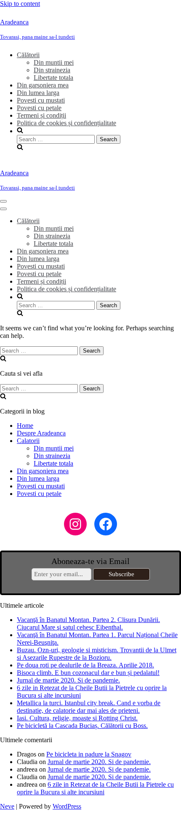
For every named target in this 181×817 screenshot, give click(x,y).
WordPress (67, 806)
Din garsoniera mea (43, 85)
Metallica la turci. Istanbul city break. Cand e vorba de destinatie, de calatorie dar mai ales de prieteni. (88, 706)
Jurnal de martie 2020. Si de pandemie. (68, 680)
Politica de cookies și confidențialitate (66, 123)
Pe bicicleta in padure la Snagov (88, 754)
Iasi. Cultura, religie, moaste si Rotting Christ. (77, 718)
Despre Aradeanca (41, 433)
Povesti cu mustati (41, 100)
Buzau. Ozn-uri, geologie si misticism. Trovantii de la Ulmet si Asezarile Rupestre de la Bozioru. (96, 653)
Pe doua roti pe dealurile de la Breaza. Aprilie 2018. (85, 665)
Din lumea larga (38, 92)
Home (25, 425)
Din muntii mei (54, 62)
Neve (7, 806)
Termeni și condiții (41, 115)
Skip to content (20, 3)
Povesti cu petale (39, 107)
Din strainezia (52, 70)
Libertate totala (53, 77)
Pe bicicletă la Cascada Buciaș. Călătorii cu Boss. (82, 725)
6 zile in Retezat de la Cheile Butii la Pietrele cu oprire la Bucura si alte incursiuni (95, 788)
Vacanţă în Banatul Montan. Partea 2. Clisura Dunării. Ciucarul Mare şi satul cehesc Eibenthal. (88, 623)
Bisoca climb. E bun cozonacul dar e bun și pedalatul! (88, 672)
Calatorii (28, 440)
